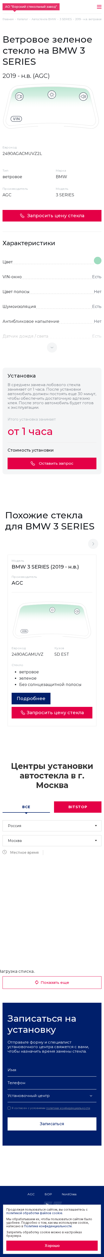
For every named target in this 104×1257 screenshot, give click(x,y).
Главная (8, 19)
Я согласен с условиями (51, 1108)
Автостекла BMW (44, 19)
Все (26, 807)
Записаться (52, 1123)
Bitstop (77, 807)
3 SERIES (66, 19)
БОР (48, 1194)
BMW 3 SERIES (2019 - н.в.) (45, 567)
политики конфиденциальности (68, 1108)
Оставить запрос (56, 463)
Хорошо (52, 1245)
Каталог (22, 19)
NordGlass (69, 1194)
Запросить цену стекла (55, 215)
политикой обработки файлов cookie (34, 1213)
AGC (31, 1194)
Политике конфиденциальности (48, 1226)
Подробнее (31, 698)
